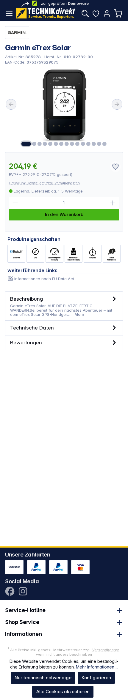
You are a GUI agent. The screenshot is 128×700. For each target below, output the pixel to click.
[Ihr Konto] (107, 13)
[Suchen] (85, 13)
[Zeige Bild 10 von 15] (77, 144)
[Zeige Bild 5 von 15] (50, 144)
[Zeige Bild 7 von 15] (61, 144)
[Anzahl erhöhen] (113, 203)
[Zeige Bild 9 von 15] (72, 144)
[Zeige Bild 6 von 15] (56, 144)
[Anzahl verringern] (15, 203)
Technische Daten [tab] (32, 327)
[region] (64, 108)
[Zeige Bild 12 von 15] (88, 144)
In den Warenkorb (64, 214)
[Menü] (9, 13)
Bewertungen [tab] (26, 342)
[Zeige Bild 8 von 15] (67, 144)
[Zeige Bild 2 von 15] (34, 144)
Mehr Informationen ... (97, 666)
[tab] (64, 306)
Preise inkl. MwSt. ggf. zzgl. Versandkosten (44, 183)
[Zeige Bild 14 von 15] (99, 144)
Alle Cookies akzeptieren (63, 691)
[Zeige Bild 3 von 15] (40, 144)
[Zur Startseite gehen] (45, 13)
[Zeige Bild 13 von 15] (94, 144)
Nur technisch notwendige (43, 677)
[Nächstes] (117, 104)
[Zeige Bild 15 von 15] (104, 144)
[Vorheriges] (11, 104)
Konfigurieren (96, 677)
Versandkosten (105, 650)
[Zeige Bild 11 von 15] (83, 144)
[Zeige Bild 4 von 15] (45, 144)
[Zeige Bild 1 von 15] (26, 144)
